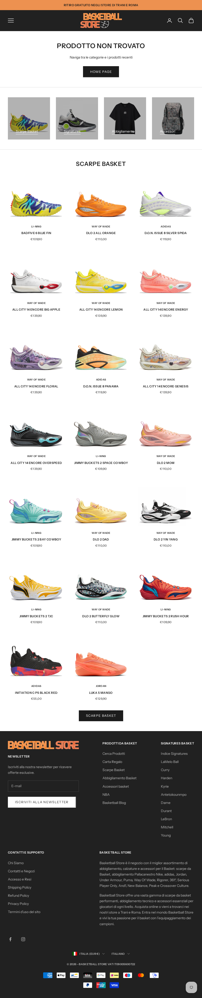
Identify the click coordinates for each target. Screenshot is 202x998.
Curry (165, 770)
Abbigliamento (123, 131)
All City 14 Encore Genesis (165, 386)
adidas (166, 226)
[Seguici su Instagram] (23, 939)
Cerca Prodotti (113, 753)
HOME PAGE (101, 72)
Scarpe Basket (27, 131)
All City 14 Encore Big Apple (36, 309)
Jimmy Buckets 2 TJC (36, 616)
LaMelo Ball (170, 761)
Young (166, 835)
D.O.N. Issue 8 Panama (101, 386)
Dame (165, 802)
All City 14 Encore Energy (165, 309)
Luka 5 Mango (101, 693)
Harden (166, 778)
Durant (166, 811)
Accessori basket (115, 786)
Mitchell (167, 827)
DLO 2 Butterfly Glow (100, 616)
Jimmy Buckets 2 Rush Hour (166, 616)
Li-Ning (36, 226)
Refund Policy (18, 895)
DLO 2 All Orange (101, 233)
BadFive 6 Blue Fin (36, 233)
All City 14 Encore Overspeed (36, 463)
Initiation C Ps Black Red (36, 693)
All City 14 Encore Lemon (101, 309)
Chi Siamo (16, 863)
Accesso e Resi (19, 879)
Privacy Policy (18, 903)
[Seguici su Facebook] (10, 939)
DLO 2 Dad (101, 539)
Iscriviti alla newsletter (42, 802)
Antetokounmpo (173, 794)
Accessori (167, 131)
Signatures (72, 131)
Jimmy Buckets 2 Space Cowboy (101, 463)
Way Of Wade (101, 226)
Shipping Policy (19, 887)
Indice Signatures (174, 753)
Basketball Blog (114, 802)
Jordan (101, 686)
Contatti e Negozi (21, 871)
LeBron (166, 819)
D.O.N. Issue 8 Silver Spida (166, 233)
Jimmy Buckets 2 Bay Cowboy (36, 539)
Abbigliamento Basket (119, 778)
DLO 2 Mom (165, 463)
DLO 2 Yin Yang (166, 539)
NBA (106, 794)
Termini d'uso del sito (24, 912)
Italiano (118, 954)
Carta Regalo (112, 761)
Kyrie (165, 786)
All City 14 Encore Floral (36, 386)
